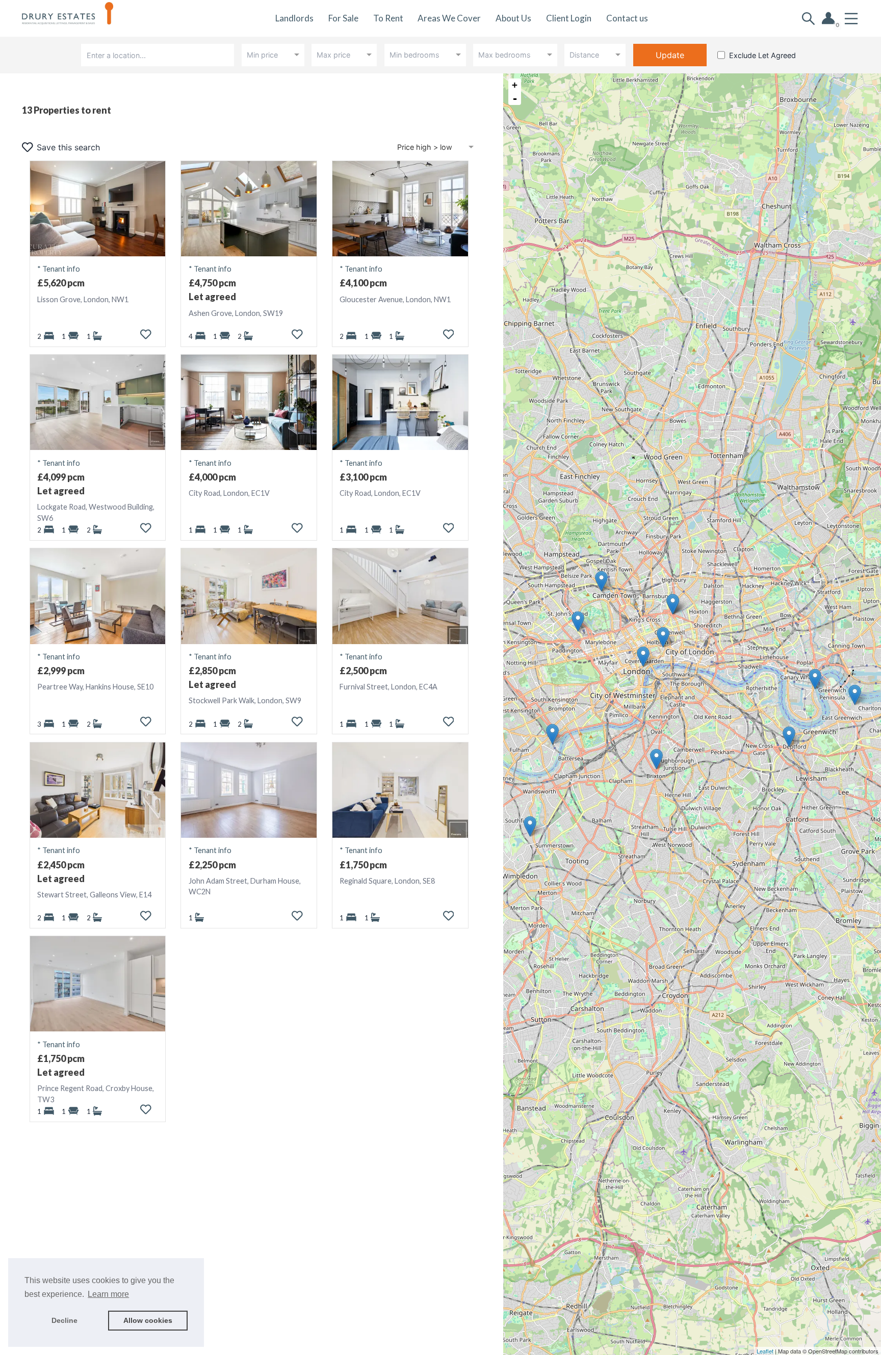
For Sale (343, 18)
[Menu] (851, 18)
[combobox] (159, 55)
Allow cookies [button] (147, 1320)
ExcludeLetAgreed (762, 55)
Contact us (627, 18)
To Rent (388, 18)
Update (670, 55)
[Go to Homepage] (75, 18)
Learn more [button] (108, 1294)
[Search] (808, 18)
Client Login (568, 18)
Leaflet (765, 1351)
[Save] (146, 334)
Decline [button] (64, 1320)
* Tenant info (58, 268)
